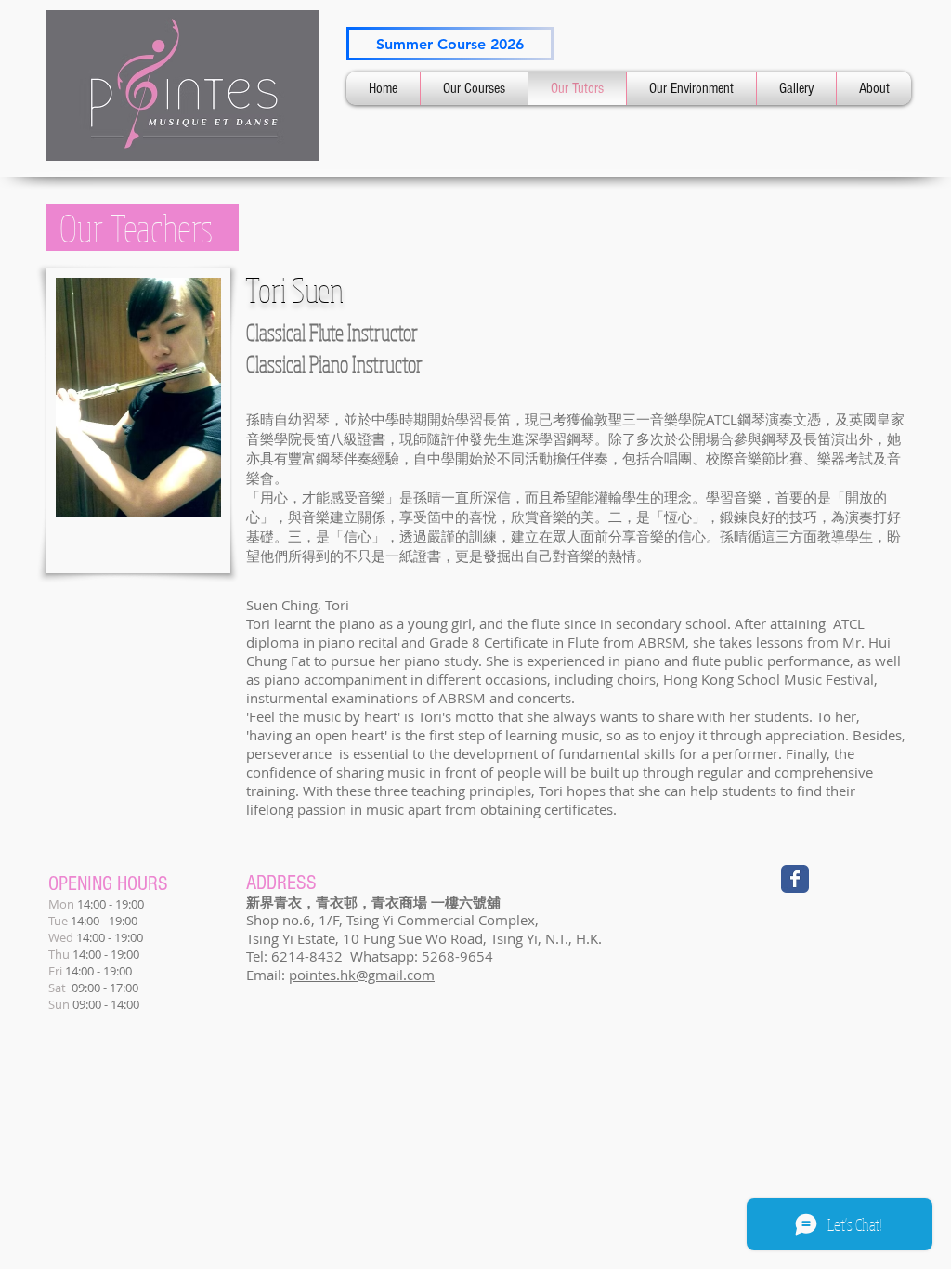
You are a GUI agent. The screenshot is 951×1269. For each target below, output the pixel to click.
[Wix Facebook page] (795, 879)
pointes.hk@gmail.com (362, 974)
